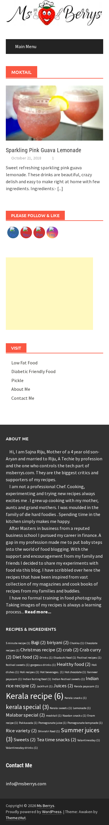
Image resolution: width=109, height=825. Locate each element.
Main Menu (25, 46)
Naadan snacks (74, 715)
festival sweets (18, 665)
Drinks (46, 657)
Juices (63, 685)
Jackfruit (45, 686)
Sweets (24, 739)
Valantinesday (88, 740)
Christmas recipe (41, 649)
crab (71, 649)
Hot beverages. (52, 672)
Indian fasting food (37, 679)
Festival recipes (89, 657)
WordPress (52, 811)
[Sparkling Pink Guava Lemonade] (54, 112)
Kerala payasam (86, 686)
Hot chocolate (75, 672)
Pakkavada (28, 723)
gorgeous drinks (43, 665)
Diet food (25, 657)
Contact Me (22, 398)
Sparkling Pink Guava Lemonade (43, 150)
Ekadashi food (64, 657)
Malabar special (25, 715)
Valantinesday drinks (22, 748)
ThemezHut (16, 817)
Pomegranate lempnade (85, 723)
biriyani (58, 642)
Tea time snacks (56, 739)
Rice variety (21, 730)
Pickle (17, 380)
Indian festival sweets (68, 679)
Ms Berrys (45, 805)
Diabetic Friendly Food (33, 371)
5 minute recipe (18, 643)
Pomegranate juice (52, 723)
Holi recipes (29, 672)
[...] (60, 188)
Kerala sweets (61, 708)
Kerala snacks (76, 698)
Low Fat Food (24, 363)
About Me (20, 389)
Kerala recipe (35, 695)
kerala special (27, 707)
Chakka (77, 643)
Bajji (38, 642)
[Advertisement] (49, 293)
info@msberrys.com (26, 783)
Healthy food (74, 664)
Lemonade (82, 708)
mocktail (54, 715)
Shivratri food (49, 731)
